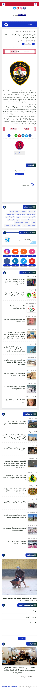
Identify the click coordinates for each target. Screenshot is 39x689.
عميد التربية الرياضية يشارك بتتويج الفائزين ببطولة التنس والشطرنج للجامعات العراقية (15, 282)
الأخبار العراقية (21, 214)
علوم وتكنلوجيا (25, 219)
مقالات (27, 222)
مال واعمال (11, 219)
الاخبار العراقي (31, 214)
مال (18, 219)
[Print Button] (9, 135)
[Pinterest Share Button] (23, 135)
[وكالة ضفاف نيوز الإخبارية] (19, 14)
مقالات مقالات (19, 222)
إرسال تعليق (19, 174)
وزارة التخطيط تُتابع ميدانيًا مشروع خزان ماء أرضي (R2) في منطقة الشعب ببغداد (15, 362)
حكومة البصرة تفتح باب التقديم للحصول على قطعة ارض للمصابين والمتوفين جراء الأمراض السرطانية (14, 437)
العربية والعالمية (10, 217)
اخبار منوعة (23, 211)
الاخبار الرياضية (14, 211)
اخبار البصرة (32, 211)
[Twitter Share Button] (26, 135)
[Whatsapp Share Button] (16, 135)
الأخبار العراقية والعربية (29, 217)
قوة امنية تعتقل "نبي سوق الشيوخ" (15, 502)
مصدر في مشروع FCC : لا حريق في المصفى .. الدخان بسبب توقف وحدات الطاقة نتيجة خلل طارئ (15, 349)
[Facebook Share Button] (30, 135)
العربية (18, 217)
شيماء (34, 677)
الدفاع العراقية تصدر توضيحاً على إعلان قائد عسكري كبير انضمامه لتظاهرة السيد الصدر (14, 491)
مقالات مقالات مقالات (29, 225)
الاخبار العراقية (18, 31)
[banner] (19, 51)
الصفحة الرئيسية (29, 31)
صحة (33, 219)
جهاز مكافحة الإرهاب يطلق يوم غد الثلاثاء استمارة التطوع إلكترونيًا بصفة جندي (14, 477)
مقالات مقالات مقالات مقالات (12, 225)
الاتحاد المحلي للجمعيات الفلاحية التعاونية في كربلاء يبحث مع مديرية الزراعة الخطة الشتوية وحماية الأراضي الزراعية (19, 670)
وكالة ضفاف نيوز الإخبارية (10, 686)
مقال (33, 222)
